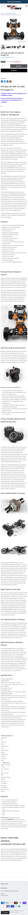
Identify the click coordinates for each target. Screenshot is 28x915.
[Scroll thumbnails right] (26, 47)
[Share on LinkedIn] (7, 81)
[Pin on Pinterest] (10, 81)
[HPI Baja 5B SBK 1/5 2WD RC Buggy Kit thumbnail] (3, 47)
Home (2, 13)
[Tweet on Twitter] (5, 81)
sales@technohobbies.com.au (11, 890)
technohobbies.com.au (8, 57)
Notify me (14, 70)
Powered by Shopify (14, 912)
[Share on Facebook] (2, 81)
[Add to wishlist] (14, 74)
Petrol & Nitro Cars (11, 13)
